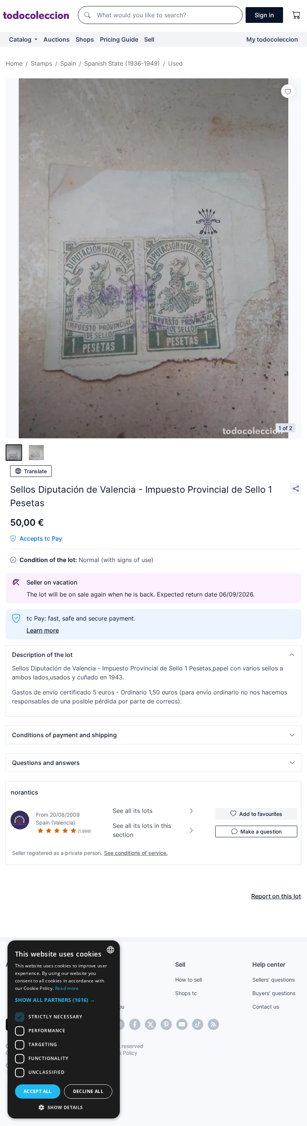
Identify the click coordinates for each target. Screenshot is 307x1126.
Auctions (56, 39)
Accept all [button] (38, 1091)
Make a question (261, 831)
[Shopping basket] (296, 15)
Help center (268, 964)
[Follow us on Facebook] (134, 1024)
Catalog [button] (21, 39)
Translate (35, 471)
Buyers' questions (273, 993)
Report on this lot (276, 896)
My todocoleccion (272, 39)
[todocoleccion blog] (213, 1024)
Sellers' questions (273, 979)
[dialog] (63, 1029)
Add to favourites (260, 814)
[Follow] (288, 91)
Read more (67, 988)
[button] (153, 654)
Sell (149, 39)
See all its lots (132, 810)
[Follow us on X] (150, 1024)
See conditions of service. (136, 853)
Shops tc (186, 993)
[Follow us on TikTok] (197, 1024)
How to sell (188, 979)
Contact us (265, 1006)
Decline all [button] (88, 1091)
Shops (85, 39)
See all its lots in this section (142, 830)
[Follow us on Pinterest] (166, 1024)
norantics (24, 792)
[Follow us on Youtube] (182, 1024)
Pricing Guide (119, 39)
